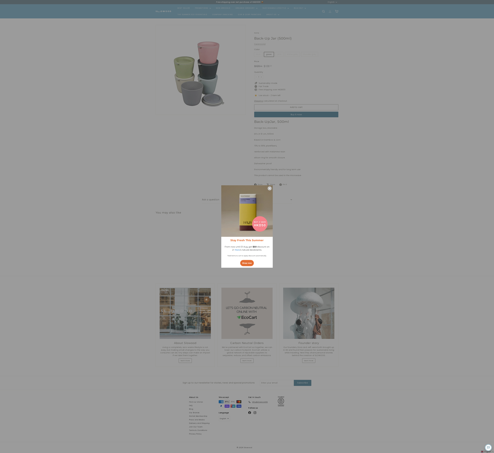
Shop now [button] (247, 263)
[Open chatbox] (488, 447)
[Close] (270, 188)
